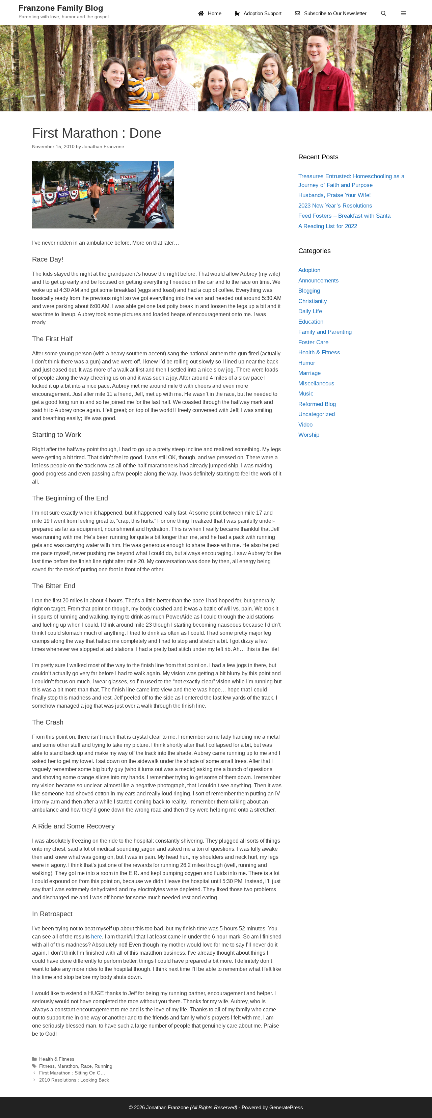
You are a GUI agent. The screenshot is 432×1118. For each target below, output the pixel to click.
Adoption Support (262, 13)
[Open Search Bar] (383, 13)
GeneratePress (286, 1107)
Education (310, 322)
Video (305, 424)
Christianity (312, 301)
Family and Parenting (325, 332)
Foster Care (313, 342)
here (96, 936)
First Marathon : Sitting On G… (72, 1072)
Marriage (309, 373)
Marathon (67, 1066)
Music (306, 393)
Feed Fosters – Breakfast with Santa (344, 216)
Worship (308, 435)
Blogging (309, 291)
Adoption (309, 270)
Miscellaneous (316, 383)
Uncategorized (316, 414)
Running (103, 1066)
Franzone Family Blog (61, 7)
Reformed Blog (317, 404)
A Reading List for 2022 (327, 226)
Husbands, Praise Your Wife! (334, 195)
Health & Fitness (56, 1059)
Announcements (318, 280)
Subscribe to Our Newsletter (335, 13)
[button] (403, 13)
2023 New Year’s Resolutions (335, 205)
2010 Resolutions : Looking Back (74, 1080)
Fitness (47, 1066)
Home (214, 13)
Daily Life (310, 311)
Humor (306, 363)
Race (86, 1066)
